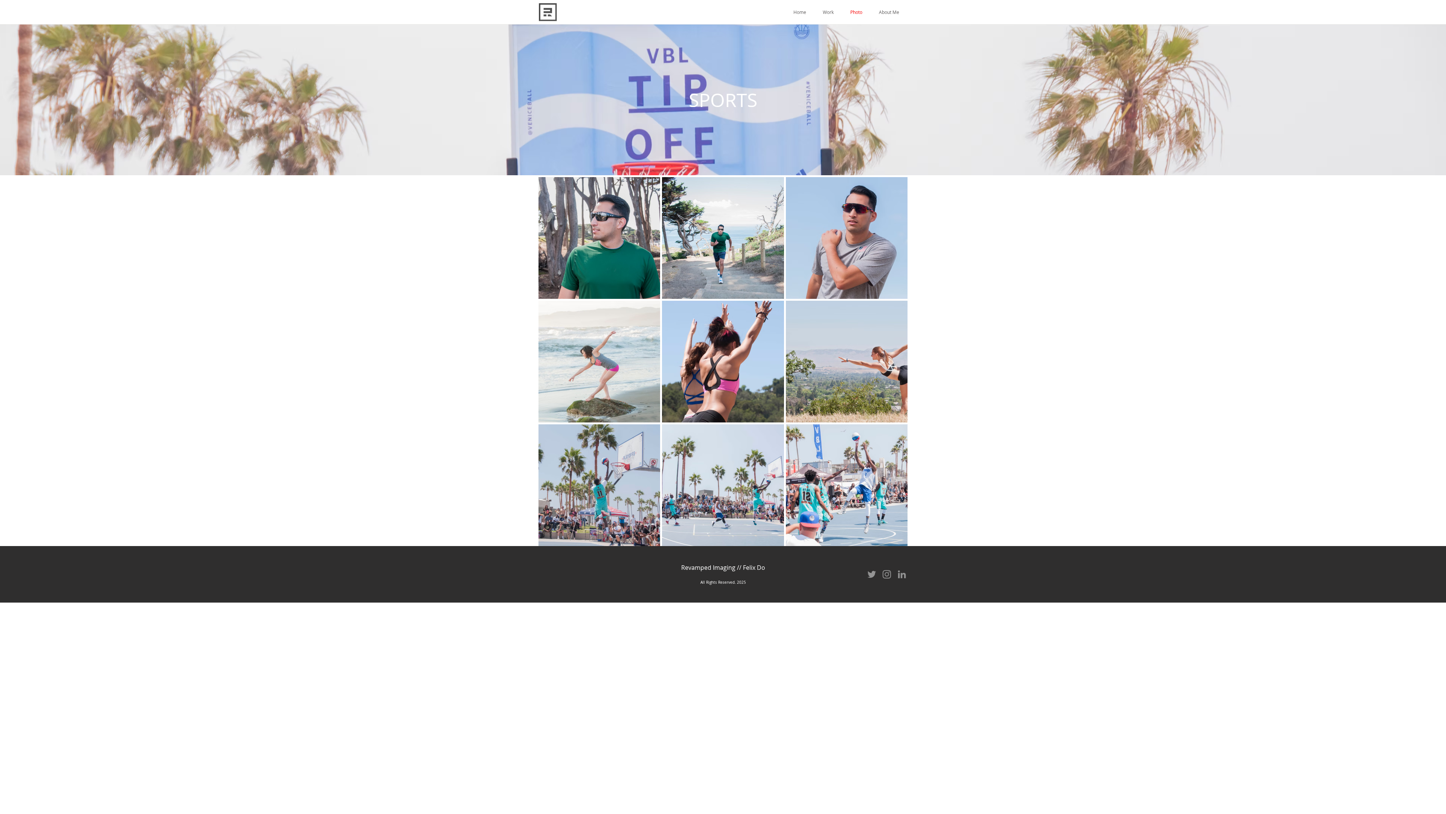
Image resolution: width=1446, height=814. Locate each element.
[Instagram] (886, 574)
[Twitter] (871, 574)
